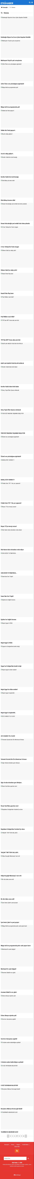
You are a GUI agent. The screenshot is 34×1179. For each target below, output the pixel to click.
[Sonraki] (26, 1136)
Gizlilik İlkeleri (25, 1144)
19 (21, 1136)
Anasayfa (5, 7)
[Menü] (32, 2)
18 (19, 1136)
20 (23, 1136)
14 (10, 1136)
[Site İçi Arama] (30, 2)
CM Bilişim (18, 1175)
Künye (12, 1144)
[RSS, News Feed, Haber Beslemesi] (17, 1151)
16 (14, 1136)
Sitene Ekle (17, 1146)
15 (12, 1136)
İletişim (18, 1144)
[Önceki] (8, 1136)
